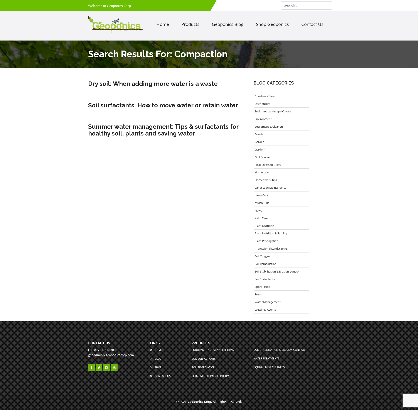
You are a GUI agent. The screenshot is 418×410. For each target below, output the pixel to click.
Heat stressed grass (268, 165)
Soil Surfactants (265, 279)
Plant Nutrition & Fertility (271, 233)
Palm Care (261, 218)
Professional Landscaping (271, 249)
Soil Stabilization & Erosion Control (277, 271)
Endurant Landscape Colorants (214, 350)
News (258, 210)
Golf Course (262, 157)
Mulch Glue (262, 203)
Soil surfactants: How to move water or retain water (163, 105)
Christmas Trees (265, 96)
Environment (263, 119)
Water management (268, 302)
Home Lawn (262, 172)
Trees (258, 294)
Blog (158, 359)
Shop (158, 367)
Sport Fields (262, 287)
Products (190, 24)
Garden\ (260, 149)
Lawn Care (261, 195)
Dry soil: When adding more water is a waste (153, 84)
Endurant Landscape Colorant (274, 111)
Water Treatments (267, 358)
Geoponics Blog (227, 24)
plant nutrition (264, 226)
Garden (259, 142)
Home (163, 24)
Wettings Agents (265, 310)
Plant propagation (266, 241)
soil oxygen (262, 256)
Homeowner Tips (266, 180)
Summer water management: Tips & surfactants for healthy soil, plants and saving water (163, 130)
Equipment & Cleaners (269, 127)
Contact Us (162, 376)
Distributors (262, 104)
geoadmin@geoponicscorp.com (111, 355)
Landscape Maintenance (270, 188)
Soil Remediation (265, 264)
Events (259, 134)
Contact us (312, 24)
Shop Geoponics (272, 24)
